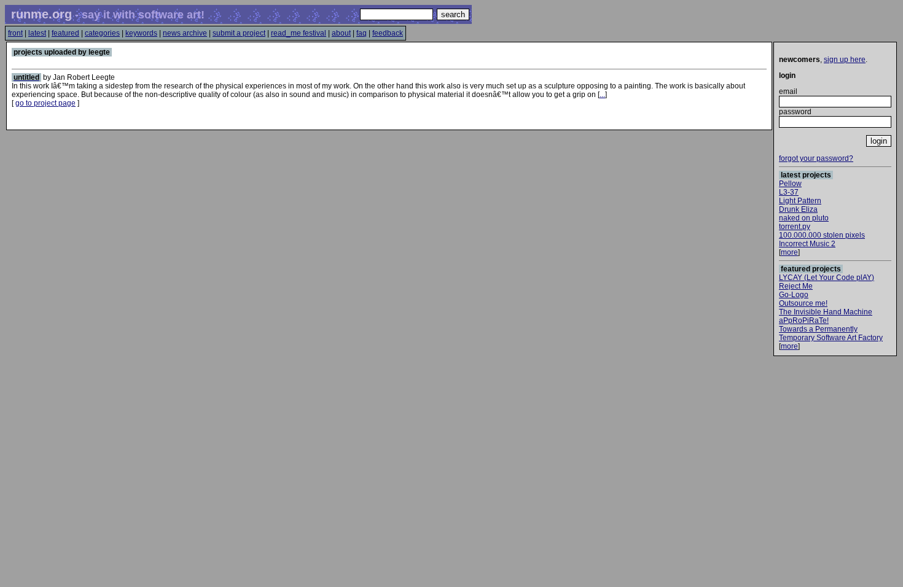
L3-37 (789, 192)
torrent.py (794, 226)
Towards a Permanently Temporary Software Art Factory (831, 333)
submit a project (239, 33)
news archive (185, 33)
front (15, 33)
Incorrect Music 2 (807, 243)
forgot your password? (816, 158)
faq (361, 33)
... (602, 94)
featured (65, 33)
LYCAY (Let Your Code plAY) (826, 277)
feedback (387, 33)
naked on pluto (804, 218)
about (341, 33)
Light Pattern (800, 200)
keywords (141, 33)
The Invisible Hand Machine (825, 312)
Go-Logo (793, 294)
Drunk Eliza (798, 209)
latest (37, 33)
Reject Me (796, 286)
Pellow (790, 183)
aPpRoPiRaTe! (804, 320)
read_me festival (298, 33)
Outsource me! (803, 303)
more (789, 252)
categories (102, 33)
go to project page (45, 103)
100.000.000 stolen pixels (822, 235)
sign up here (845, 59)
